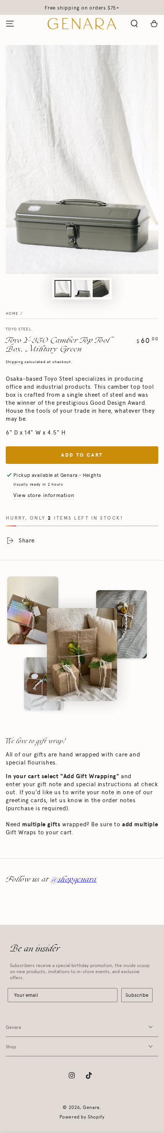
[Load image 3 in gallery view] (101, 288)
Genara (91, 1107)
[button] (134, 23)
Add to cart (82, 455)
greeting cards (26, 800)
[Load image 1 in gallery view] (63, 288)
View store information (43, 495)
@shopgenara (73, 879)
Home (12, 313)
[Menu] (10, 23)
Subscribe (136, 995)
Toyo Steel (18, 329)
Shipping (14, 362)
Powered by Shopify (82, 1117)
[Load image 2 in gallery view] (82, 288)
